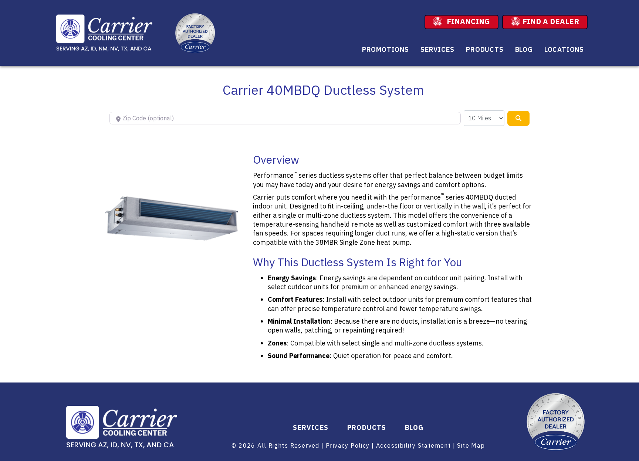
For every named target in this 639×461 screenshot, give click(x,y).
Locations (564, 49)
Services (437, 49)
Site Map (471, 445)
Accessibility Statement (413, 445)
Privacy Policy (348, 445)
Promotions (385, 49)
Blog (524, 49)
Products (484, 49)
